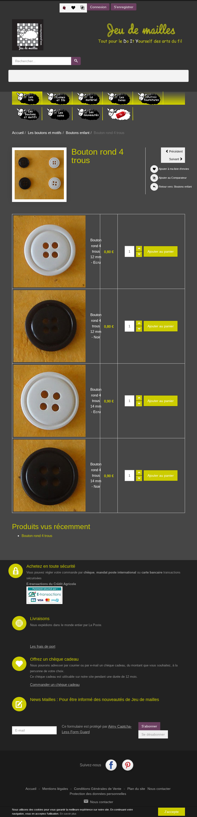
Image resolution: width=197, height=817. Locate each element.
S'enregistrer (123, 7)
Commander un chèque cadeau (55, 685)
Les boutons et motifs (45, 133)
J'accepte (171, 812)
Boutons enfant (77, 133)
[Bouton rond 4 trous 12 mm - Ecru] (49, 251)
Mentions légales (55, 789)
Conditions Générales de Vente (97, 789)
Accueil (18, 133)
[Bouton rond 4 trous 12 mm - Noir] (49, 326)
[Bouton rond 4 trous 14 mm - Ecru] (49, 401)
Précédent (176, 152)
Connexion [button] (98, 7)
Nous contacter (159, 789)
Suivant (177, 160)
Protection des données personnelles (98, 794)
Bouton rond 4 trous (37, 536)
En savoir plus (68, 813)
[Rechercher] (76, 61)
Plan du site (136, 789)
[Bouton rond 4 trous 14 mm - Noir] (49, 475)
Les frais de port (42, 646)
